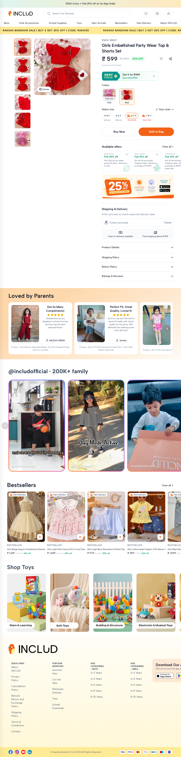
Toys (55, 698)
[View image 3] (22, 83)
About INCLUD (16, 669)
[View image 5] (22, 120)
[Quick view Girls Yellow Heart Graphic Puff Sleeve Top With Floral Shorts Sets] (160, 537)
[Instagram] (17, 752)
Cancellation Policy (18, 688)
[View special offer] (138, 186)
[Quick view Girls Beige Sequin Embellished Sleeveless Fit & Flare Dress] (40, 537)
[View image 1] (22, 47)
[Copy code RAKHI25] (127, 154)
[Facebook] (10, 752)
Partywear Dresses (57, 691)
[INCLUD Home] (20, 13)
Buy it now (119, 131)
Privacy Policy (15, 678)
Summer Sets (57, 672)
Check (168, 222)
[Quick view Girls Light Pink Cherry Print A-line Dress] (80, 537)
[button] (130, 76)
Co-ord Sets (56, 681)
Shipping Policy (16, 714)
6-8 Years (96, 690)
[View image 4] (22, 102)
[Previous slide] (13, 328)
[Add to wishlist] (161, 58)
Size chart (164, 109)
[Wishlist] (146, 13)
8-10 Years (97, 696)
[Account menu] (169, 13)
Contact (16, 731)
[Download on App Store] (165, 676)
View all (166, 146)
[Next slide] (167, 328)
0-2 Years (96, 672)
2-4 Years (96, 678)
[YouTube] (23, 752)
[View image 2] (22, 65)
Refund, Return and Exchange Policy (17, 701)
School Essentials (58, 706)
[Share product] (170, 58)
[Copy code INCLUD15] (157, 154)
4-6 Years (96, 684)
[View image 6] (22, 138)
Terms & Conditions (17, 723)
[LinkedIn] (30, 752)
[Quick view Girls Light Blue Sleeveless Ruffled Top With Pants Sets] (120, 537)
